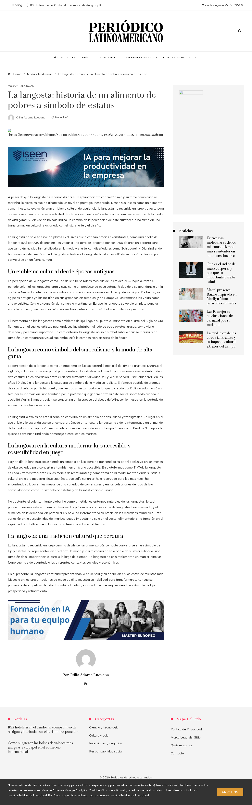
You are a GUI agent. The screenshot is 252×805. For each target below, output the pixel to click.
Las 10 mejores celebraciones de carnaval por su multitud (220, 318)
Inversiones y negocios (105, 743)
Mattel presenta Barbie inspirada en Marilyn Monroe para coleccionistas (221, 297)
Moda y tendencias (21, 86)
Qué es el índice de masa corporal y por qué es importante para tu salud (221, 273)
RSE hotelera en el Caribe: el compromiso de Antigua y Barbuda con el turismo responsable (67, 5)
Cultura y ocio (98, 735)
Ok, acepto (230, 792)
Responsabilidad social (105, 751)
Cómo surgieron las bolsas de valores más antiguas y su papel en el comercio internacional (40, 747)
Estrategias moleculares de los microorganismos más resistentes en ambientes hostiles (221, 247)
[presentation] (27, 4)
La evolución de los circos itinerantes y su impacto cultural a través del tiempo (221, 340)
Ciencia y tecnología (104, 727)
